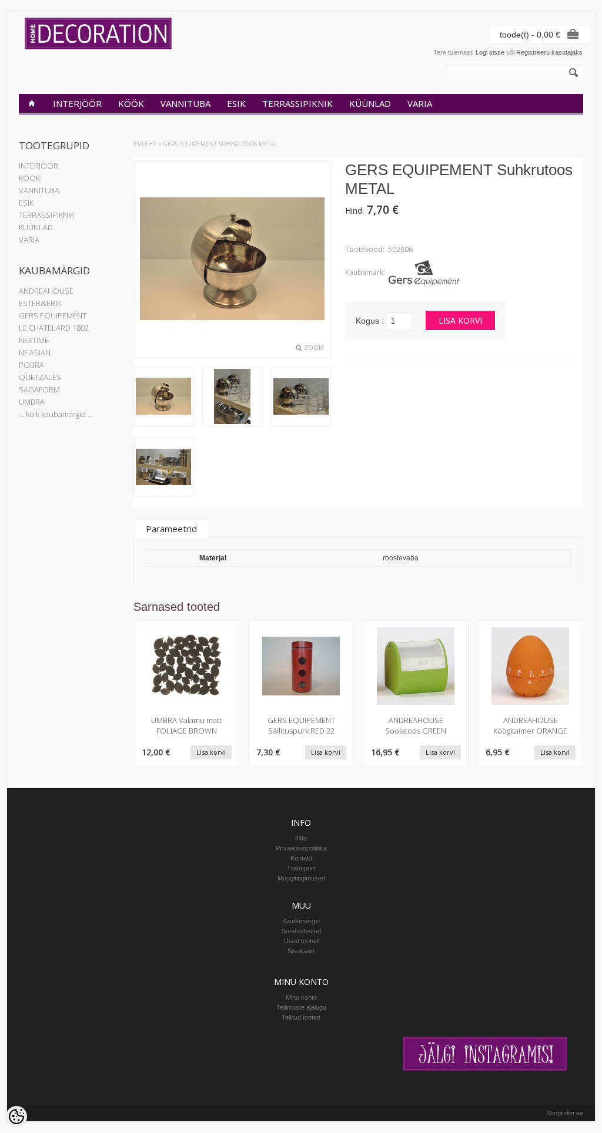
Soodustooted (301, 930)
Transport (301, 868)
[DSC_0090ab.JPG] (163, 397)
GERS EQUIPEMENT (52, 315)
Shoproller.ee (564, 1113)
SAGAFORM (39, 389)
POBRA (31, 364)
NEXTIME (34, 340)
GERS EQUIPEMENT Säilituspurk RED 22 (301, 725)
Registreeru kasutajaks (549, 52)
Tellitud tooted (301, 1017)
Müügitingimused (301, 878)
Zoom (314, 348)
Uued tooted (301, 940)
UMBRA (32, 401)
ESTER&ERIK (40, 303)
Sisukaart (301, 950)
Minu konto (301, 997)
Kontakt (301, 858)
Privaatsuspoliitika (301, 848)
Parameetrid (171, 528)
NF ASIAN (35, 352)
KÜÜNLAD (370, 103)
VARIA (419, 103)
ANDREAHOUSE (46, 290)
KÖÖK (131, 103)
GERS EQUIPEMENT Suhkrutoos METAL (220, 144)
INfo (301, 838)
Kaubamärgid (301, 920)
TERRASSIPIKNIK (297, 103)
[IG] (485, 1068)
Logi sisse (490, 52)
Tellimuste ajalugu (301, 1007)
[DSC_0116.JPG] (232, 397)
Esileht (144, 144)
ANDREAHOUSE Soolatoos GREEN (415, 725)
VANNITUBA (185, 103)
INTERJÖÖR (77, 103)
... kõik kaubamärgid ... (56, 414)
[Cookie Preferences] (16, 1116)
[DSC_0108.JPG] (163, 468)
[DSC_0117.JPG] (301, 397)
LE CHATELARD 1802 (54, 327)
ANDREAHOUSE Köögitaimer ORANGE (530, 725)
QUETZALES (40, 377)
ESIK (236, 103)
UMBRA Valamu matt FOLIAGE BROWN (186, 725)
